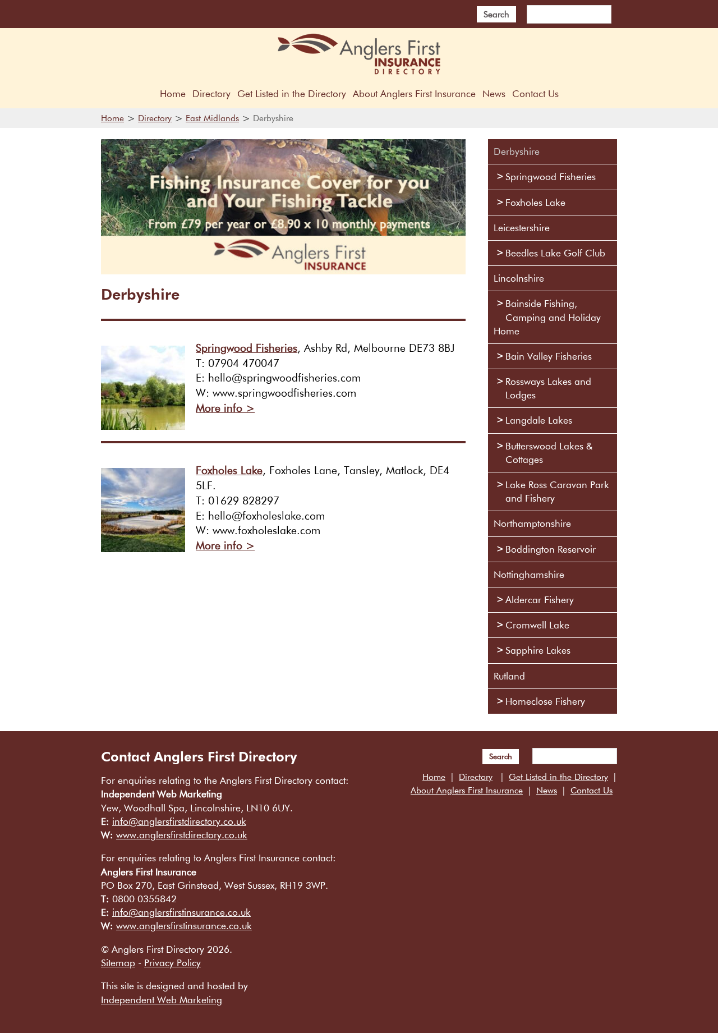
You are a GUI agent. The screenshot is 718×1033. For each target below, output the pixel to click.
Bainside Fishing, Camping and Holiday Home (547, 316)
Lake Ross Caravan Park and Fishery (557, 491)
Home (173, 93)
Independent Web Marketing (161, 1000)
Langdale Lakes (538, 420)
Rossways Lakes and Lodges (548, 388)
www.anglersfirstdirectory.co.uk (181, 835)
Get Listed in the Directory (291, 93)
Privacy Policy (172, 962)
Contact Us (535, 93)
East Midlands (212, 117)
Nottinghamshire (529, 574)
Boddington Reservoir (550, 549)
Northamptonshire (532, 523)
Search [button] (496, 14)
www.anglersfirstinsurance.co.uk (184, 925)
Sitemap (118, 962)
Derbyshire (517, 151)
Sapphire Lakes (537, 650)
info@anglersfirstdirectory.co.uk (179, 821)
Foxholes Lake (229, 470)
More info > (225, 408)
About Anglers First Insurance (414, 93)
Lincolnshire (519, 278)
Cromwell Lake (537, 625)
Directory (211, 93)
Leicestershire (522, 227)
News (493, 93)
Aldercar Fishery (539, 599)
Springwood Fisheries (246, 348)
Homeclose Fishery (545, 701)
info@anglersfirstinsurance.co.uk (181, 912)
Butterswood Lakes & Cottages (549, 452)
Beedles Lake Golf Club (555, 253)
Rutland (509, 676)
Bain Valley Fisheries (548, 356)
